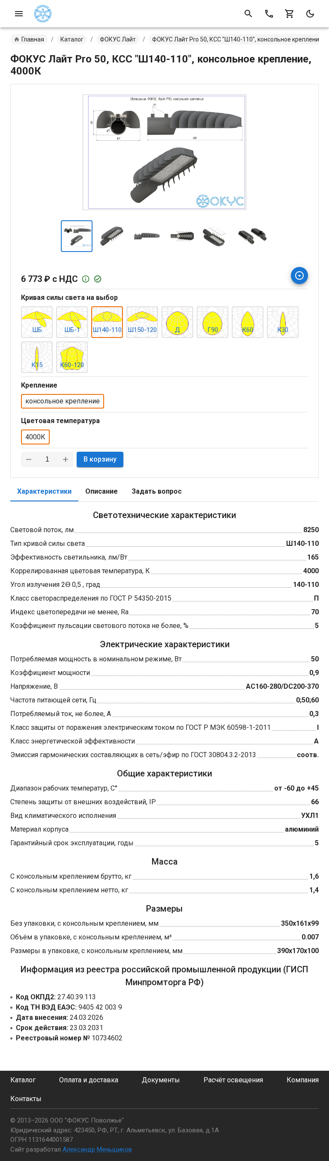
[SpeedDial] (299, 275)
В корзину (100, 459)
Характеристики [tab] (44, 491)
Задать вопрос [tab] (157, 491)
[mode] (310, 13)
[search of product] (248, 13)
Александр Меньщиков (97, 1149)
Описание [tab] (101, 491)
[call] (269, 13)
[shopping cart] (289, 13)
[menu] (18, 13)
